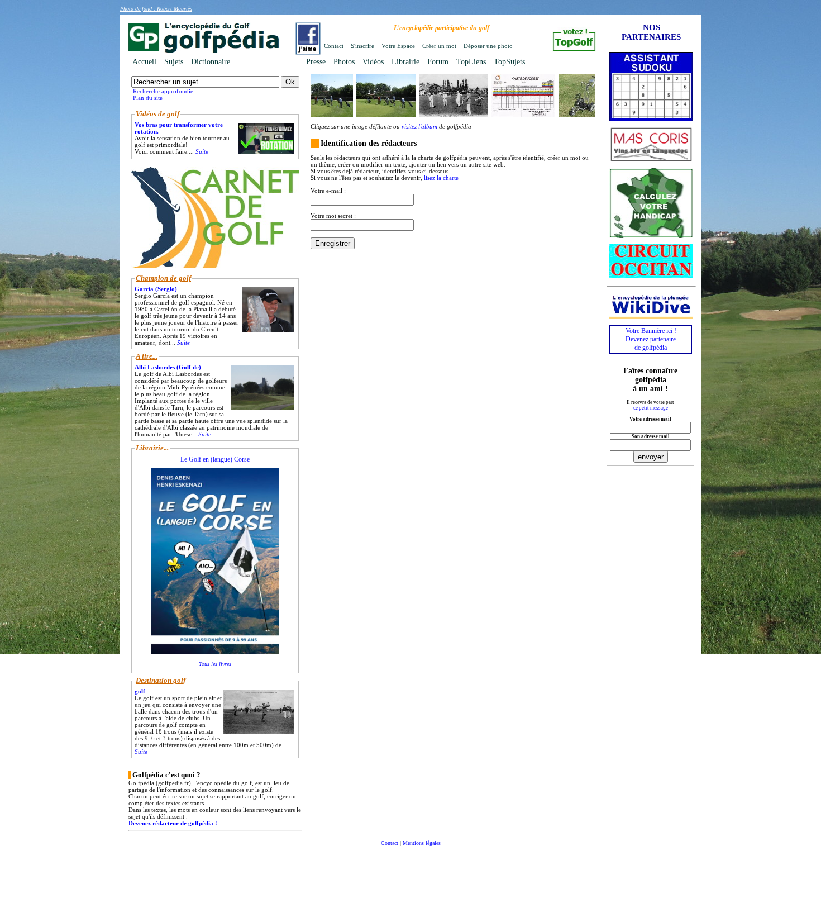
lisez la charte (441, 177)
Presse (316, 62)
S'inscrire (362, 45)
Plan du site (148, 97)
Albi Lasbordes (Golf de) (168, 367)
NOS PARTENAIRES (651, 32)
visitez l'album (419, 126)
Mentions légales (422, 843)
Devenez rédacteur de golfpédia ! (172, 823)
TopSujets (509, 62)
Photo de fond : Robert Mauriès (156, 9)
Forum (437, 62)
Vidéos (373, 62)
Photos (344, 62)
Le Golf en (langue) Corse (215, 459)
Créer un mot (439, 45)
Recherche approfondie (163, 91)
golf (140, 691)
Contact (333, 45)
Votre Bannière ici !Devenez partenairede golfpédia (651, 339)
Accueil (144, 62)
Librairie (405, 62)
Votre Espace (398, 45)
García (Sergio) (156, 289)
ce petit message (650, 408)
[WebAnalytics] (410, 860)
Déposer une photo (488, 45)
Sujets (173, 62)
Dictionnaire (210, 62)
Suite (201, 151)
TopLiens (471, 62)
